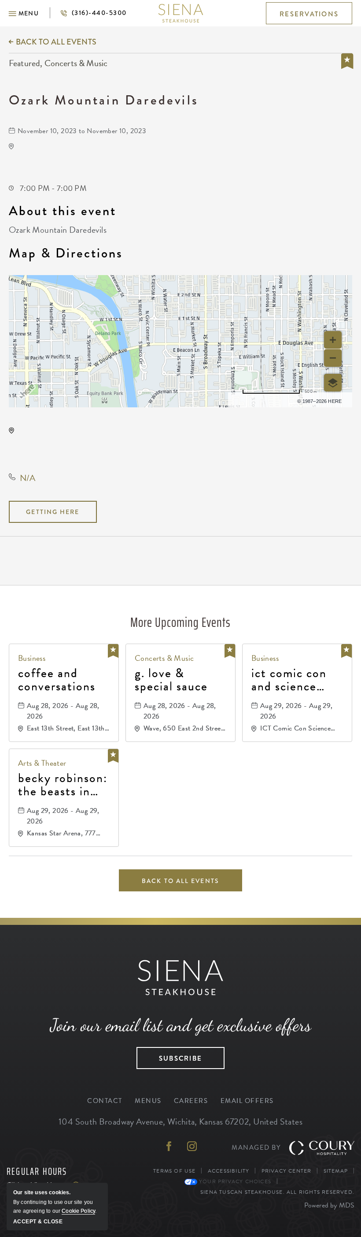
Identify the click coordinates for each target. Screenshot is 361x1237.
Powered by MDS (329, 1205)
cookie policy (78, 1211)
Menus (148, 1101)
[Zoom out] (333, 358)
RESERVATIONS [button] (309, 14)
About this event (62, 210)
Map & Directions (66, 253)
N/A (27, 477)
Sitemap (336, 1171)
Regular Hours (37, 1171)
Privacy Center (287, 1171)
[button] (24, 13)
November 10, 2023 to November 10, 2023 (82, 131)
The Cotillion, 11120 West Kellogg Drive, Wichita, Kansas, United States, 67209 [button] (79, 445)
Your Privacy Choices (234, 1181)
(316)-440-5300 (88, 12)
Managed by (256, 1147)
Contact (104, 1101)
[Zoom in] (333, 340)
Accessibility (229, 1171)
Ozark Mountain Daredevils (104, 100)
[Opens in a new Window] (169, 1147)
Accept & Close (38, 1221)
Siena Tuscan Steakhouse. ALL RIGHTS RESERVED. (277, 1192)
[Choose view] (333, 382)
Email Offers (247, 1101)
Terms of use (265, 400)
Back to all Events (56, 42)
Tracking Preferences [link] (317, 1181)
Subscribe (169, 1055)
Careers (191, 1101)
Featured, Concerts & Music (58, 64)
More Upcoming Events (180, 622)
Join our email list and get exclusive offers (180, 1025)
